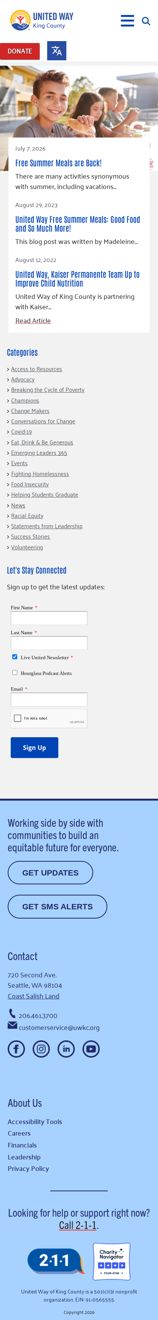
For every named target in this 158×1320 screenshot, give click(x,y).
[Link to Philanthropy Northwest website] (56, 1262)
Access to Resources (36, 368)
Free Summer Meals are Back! (58, 162)
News (18, 504)
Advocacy (23, 378)
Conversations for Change (43, 420)
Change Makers (30, 410)
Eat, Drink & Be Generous (42, 441)
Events (19, 462)
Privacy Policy (28, 1168)
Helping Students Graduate (44, 494)
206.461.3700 (38, 1015)
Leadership (24, 1156)
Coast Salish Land (33, 995)
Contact (23, 955)
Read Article (33, 320)
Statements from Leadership (46, 525)
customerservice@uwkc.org (59, 1027)
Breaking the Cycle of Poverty (47, 389)
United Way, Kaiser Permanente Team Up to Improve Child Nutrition (77, 278)
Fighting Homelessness (40, 473)
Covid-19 (21, 431)
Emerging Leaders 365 (39, 452)
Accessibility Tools (35, 1121)
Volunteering (27, 546)
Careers (19, 1132)
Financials (22, 1144)
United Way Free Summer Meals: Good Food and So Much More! (77, 223)
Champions (25, 400)
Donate (20, 51)
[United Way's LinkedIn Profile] (66, 1049)
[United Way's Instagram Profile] (41, 1049)
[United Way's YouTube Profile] (91, 1049)
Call (78, 1224)
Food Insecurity (30, 483)
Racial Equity (27, 515)
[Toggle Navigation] (127, 21)
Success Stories (30, 536)
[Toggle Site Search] (146, 20)
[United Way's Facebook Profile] (16, 1049)
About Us (25, 1102)
